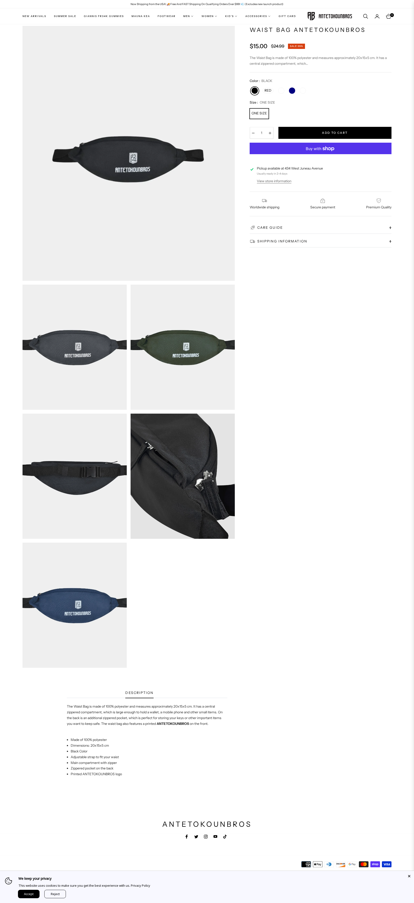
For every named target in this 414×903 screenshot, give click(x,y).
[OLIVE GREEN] (281, 91)
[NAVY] (292, 91)
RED (267, 90)
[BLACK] (255, 91)
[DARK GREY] (303, 91)
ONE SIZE (259, 113)
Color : (261, 81)
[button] (365, 16)
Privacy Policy (140, 885)
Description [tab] (139, 693)
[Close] (409, 875)
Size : (262, 102)
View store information (274, 181)
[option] (129, 153)
